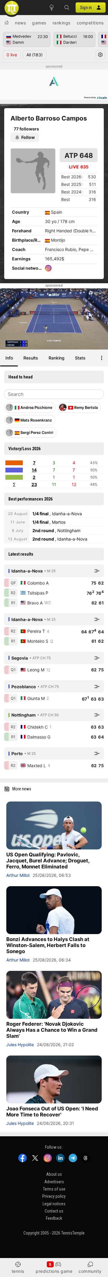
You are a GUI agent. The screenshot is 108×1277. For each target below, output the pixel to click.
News (20, 22)
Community (90, 1271)
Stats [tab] (80, 357)
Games (39, 22)
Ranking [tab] (56, 357)
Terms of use (54, 1189)
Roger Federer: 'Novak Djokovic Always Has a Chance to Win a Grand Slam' (52, 1030)
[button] (66, 7)
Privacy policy (54, 1196)
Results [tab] (30, 357)
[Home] (6, 22)
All (34, 54)
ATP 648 (78, 155)
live (12, 54)
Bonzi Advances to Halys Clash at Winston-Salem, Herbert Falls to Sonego (47, 945)
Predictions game (54, 1271)
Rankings (61, 22)
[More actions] (101, 358)
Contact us (54, 1211)
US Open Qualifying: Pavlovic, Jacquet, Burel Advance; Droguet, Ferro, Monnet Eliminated (47, 861)
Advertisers (54, 1181)
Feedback (54, 1218)
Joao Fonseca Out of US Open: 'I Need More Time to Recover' (52, 1112)
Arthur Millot (18, 875)
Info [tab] (9, 357)
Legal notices (54, 1203)
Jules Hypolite (20, 1044)
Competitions (90, 22)
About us (54, 1174)
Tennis (18, 1271)
